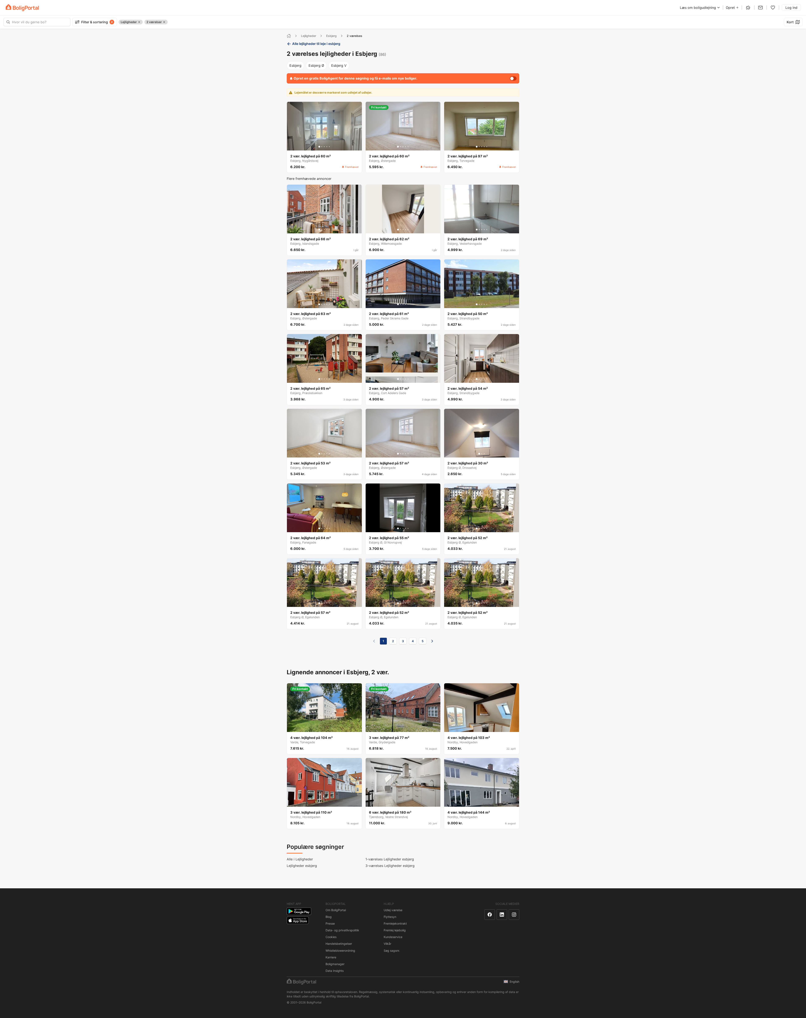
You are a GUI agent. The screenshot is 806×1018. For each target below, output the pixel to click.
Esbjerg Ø (316, 65)
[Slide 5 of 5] (329, 146)
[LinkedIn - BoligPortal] (502, 914)
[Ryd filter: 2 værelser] (164, 22)
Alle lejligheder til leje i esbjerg (316, 44)
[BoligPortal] (22, 7)
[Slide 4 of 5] (327, 146)
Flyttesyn (390, 917)
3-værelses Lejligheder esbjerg (390, 866)
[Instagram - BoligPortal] (514, 914)
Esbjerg (331, 36)
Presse (330, 923)
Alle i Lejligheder (300, 859)
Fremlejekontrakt (395, 923)
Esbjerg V (339, 65)
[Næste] (432, 641)
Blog (329, 917)
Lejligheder (308, 36)
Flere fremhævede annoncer (309, 178)
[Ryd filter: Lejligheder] (139, 22)
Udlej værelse (393, 910)
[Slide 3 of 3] (484, 453)
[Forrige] (374, 641)
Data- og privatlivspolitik (342, 930)
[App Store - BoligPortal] (298, 920)
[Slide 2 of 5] (322, 146)
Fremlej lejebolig (395, 930)
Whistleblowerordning (340, 950)
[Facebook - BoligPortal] (489, 914)
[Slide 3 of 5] (324, 146)
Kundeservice (393, 937)
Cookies (331, 937)
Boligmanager (335, 964)
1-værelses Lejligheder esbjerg (389, 859)
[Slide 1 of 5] (319, 146)
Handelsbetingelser (339, 943)
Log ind (791, 7)
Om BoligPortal (336, 910)
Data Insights (335, 970)
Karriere (331, 957)
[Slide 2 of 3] (481, 453)
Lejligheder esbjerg (302, 866)
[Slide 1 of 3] (479, 453)
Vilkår (387, 943)
